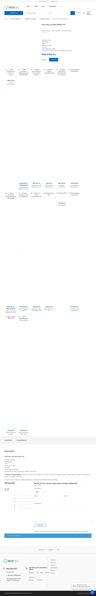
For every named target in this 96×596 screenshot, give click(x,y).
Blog (43, 6)
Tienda (36, 6)
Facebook (41, 549)
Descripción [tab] (8, 440)
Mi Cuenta (53, 562)
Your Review (37, 503)
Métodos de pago (53, 572)
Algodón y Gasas (44, 19)
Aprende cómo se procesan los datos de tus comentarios (73, 531)
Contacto (53, 560)
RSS (58, 549)
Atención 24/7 (42, 1)
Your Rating (37, 488)
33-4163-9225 (54, 1)
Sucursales (52, 6)
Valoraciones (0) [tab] (21, 440)
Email (66, 496)
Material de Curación (30, 19)
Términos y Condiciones (54, 566)
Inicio (28, 6)
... (60, 6)
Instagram (50, 549)
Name (36, 496)
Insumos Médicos (15, 19)
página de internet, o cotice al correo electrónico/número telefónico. (40, 479)
